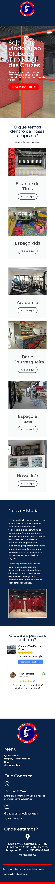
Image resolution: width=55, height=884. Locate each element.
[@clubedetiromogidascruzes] (7, 806)
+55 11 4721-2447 (16, 791)
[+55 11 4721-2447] (7, 784)
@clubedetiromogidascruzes (21, 814)
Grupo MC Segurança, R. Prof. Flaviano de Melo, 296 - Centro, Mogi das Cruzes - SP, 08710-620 (27, 847)
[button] (27, 22)
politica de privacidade (15, 874)
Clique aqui (27, 196)
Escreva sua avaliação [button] (31, 662)
